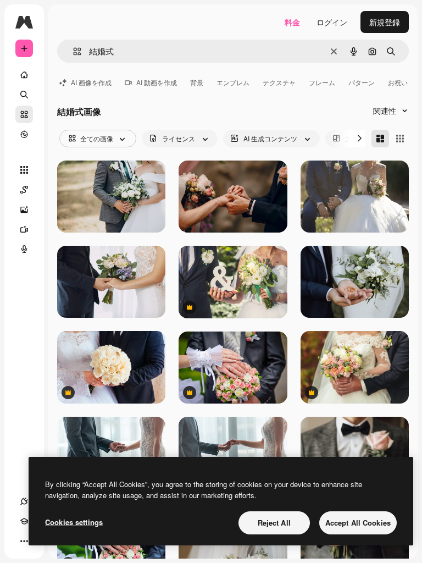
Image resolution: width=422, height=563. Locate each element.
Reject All (274, 522)
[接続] (24, 501)
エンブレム (232, 82)
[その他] (24, 541)
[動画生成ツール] (24, 229)
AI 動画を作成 (156, 82)
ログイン (331, 21)
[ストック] (24, 114)
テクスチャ (279, 82)
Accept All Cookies (358, 522)
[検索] (24, 94)
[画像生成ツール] (24, 209)
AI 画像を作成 (91, 82)
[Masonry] (380, 138)
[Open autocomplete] (73, 51)
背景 (196, 82)
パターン (361, 82)
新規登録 (384, 21)
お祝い (398, 82)
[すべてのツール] (24, 170)
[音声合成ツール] (24, 249)
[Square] (400, 138)
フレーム (322, 82)
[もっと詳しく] (24, 134)
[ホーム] (24, 75)
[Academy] (24, 521)
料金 (292, 21)
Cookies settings (74, 522)
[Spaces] (24, 189)
